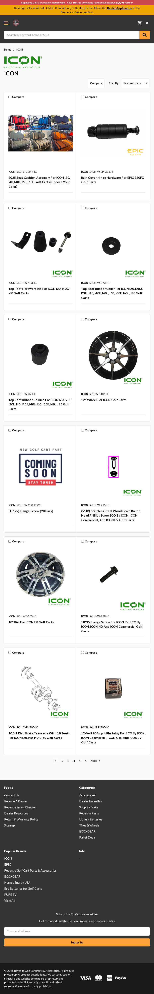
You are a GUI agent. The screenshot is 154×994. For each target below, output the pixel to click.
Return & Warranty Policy (21, 819)
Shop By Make (88, 807)
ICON (8, 858)
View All (9, 900)
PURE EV (10, 894)
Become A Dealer (15, 801)
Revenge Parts (89, 813)
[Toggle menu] (6, 22)
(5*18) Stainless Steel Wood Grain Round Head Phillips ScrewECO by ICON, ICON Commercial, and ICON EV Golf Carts (110, 515)
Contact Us (11, 795)
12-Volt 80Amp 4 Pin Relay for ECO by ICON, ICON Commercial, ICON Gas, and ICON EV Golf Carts (113, 737)
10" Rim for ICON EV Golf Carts (31, 622)
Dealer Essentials (91, 801)
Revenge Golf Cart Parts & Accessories (30, 870)
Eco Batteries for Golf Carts (23, 888)
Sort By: (114, 83)
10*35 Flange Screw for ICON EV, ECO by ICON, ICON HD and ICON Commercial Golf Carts (112, 626)
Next (94, 760)
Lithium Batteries (90, 819)
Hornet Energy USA (17, 882)
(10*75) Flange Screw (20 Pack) (30, 511)
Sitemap (9, 825)
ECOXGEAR (87, 831)
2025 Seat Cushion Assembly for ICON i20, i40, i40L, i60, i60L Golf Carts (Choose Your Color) (39, 182)
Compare (96, 83)
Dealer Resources (16, 813)
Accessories (87, 795)
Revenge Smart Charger (20, 807)
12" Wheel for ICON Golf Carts (103, 400)
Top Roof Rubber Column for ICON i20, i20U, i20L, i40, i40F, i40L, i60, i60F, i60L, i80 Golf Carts (40, 404)
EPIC (7, 864)
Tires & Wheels (89, 825)
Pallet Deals (87, 837)
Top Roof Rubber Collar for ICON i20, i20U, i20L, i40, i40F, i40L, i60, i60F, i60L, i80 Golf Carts (112, 293)
